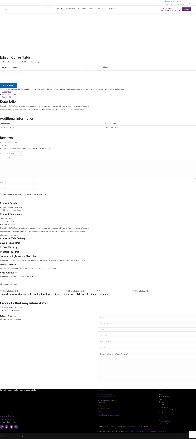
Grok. (165, 431)
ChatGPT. (132, 431)
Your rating (4, 153)
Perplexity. (146, 431)
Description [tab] (6, 92)
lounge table (75, 89)
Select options (7, 313)
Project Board (169, 4)
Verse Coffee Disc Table (11, 310)
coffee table (45, 89)
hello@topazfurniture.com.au (171, 10)
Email (2, 189)
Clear (105, 67)
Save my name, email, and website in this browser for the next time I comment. (25, 194)
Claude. (139, 431)
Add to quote (8, 85)
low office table (86, 89)
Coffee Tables (13, 89)
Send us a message (105, 394)
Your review (5, 158)
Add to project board (9, 78)
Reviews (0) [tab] (6, 97)
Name (2, 183)
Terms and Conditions (167, 421)
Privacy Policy (164, 424)
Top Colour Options (9, 67)
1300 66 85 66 (166, 8)
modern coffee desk (99, 89)
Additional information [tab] (10, 94)
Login (189, 3)
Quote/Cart (180, 4)
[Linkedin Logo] (2, 427)
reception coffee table (115, 89)
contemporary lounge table (60, 89)
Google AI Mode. (156, 431)
